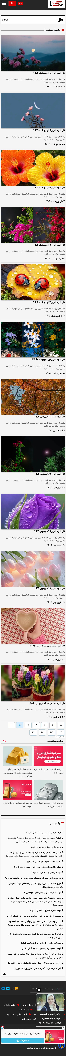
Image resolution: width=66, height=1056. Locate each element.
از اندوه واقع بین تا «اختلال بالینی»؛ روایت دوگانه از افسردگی (34, 963)
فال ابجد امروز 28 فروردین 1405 (49, 588)
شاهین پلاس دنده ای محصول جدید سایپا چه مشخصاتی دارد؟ (33, 878)
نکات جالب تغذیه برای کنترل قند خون (44, 861)
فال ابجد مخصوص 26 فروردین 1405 (47, 703)
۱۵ (33, 732)
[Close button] (63, 1027)
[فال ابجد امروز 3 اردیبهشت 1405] (33, 225)
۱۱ (11, 725)
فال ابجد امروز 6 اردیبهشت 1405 (49, 73)
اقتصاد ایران (10, 1005)
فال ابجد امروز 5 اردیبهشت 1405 (49, 130)
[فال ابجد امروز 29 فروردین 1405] (33, 511)
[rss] (16, 989)
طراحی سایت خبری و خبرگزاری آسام (41, 1048)
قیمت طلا (24, 1009)
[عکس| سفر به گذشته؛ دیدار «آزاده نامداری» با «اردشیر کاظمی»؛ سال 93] (50, 1002)
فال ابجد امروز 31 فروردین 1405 (49, 417)
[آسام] (61, 1048)
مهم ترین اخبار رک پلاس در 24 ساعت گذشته (40, 943)
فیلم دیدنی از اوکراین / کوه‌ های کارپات (43, 832)
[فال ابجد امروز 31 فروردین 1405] (33, 397)
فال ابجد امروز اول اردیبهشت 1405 (48, 359)
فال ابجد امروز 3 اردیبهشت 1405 (49, 245)
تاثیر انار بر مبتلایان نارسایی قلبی (46, 847)
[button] (4, 3)
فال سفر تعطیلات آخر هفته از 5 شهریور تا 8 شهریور (38, 968)
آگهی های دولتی (30, 1019)
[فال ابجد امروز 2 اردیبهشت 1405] (33, 282)
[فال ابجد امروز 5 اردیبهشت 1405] (33, 110)
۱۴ (42, 732)
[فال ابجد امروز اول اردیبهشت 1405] (33, 339)
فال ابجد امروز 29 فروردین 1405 (49, 531)
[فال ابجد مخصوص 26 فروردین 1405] (33, 683)
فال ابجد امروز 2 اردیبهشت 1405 (49, 302)
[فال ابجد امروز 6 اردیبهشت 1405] (33, 53)
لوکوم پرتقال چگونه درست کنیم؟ (46, 872)
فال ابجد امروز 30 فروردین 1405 (49, 474)
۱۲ (60, 732)
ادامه (4, 974)
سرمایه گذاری (23, 1040)
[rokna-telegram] (3, 989)
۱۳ (51, 732)
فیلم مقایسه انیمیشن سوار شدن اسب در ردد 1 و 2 (37, 867)
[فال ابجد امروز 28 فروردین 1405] (33, 569)
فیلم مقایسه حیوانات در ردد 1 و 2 (45, 910)
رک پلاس (55, 823)
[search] (12, 3)
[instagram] (12, 989)
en (20, 3)
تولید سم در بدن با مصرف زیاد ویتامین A (42, 892)
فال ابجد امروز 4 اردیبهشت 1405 (49, 187)
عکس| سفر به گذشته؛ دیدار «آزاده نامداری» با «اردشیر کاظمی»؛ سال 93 (50, 1018)
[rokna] (56, 4)
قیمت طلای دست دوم (17, 1014)
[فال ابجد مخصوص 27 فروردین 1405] (33, 626)
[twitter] (7, 989)
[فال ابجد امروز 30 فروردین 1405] (33, 454)
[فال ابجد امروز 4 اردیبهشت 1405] (33, 168)
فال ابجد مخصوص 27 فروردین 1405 (47, 646)
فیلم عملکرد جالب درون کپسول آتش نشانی (41, 948)
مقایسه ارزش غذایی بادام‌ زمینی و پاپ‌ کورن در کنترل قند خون (33, 916)
